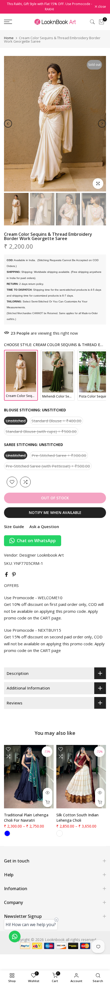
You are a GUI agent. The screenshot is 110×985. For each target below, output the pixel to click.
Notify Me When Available (55, 512)
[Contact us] (15, 936)
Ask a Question (44, 526)
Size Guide (14, 526)
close (101, 6)
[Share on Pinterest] (13, 574)
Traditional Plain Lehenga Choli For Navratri (26, 817)
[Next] (102, 124)
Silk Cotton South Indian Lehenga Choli (77, 817)
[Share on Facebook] (6, 574)
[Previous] (8, 124)
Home (9, 38)
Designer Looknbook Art (41, 555)
